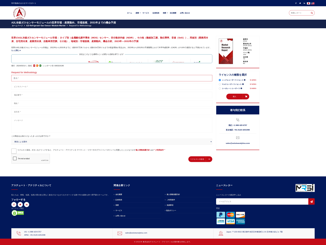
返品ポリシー (171, 210)
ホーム (129, 13)
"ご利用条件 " (159, 150)
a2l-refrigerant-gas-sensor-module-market (45, 26)
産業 (137, 13)
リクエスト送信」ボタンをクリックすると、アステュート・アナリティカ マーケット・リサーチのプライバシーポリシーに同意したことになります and (91, 150)
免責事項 (169, 205)
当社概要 (173, 13)
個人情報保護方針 (143, 150)
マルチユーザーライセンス (232, 84)
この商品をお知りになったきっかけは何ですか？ (31, 136)
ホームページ (17, 26)
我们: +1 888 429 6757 (238, 125)
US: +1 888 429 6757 (32, 232)
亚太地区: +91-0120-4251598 (238, 130)
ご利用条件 (170, 200)
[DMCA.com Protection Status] (17, 213)
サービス (145, 13)
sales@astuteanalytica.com (238, 143)
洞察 (164, 13)
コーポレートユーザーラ (231, 88)
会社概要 (118, 194)
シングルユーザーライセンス (233, 80)
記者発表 (156, 13)
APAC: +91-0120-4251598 (34, 235)
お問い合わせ (185, 13)
